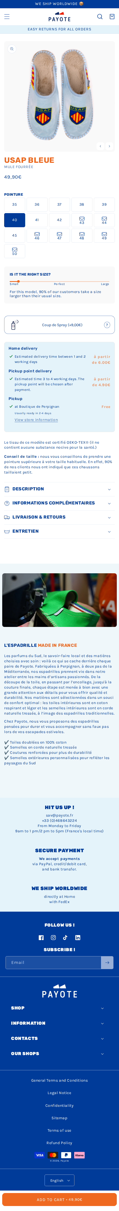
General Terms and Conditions (59, 1080)
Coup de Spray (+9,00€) (60, 327)
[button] (7, 17)
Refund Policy (59, 1143)
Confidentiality (59, 1105)
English (57, 1180)
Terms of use (59, 1130)
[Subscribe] (107, 962)
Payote (65, 1160)
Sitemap (59, 1118)
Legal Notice (59, 1092)
